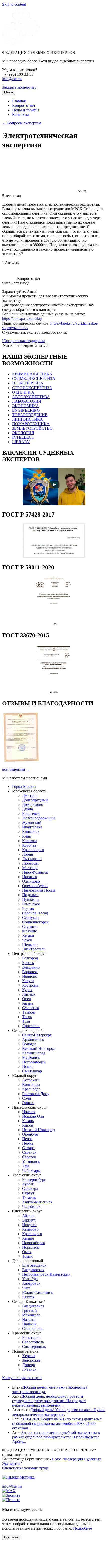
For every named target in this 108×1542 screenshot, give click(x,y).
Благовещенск (34, 1265)
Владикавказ (33, 1306)
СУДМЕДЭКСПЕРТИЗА (33, 378)
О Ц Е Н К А (23, 392)
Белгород (30, 958)
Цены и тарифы (25, 110)
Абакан (28, 1215)
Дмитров (29, 795)
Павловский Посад (38, 890)
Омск (26, 1252)
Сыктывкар (32, 1071)
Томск (27, 1256)
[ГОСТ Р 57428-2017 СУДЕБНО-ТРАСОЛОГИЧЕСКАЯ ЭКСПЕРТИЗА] (54, 557)
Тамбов (28, 1012)
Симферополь (34, 1346)
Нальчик (29, 1324)
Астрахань (31, 1080)
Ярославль (31, 1026)
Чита (26, 1288)
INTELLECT (23, 437)
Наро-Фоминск (35, 872)
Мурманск (31, 1057)
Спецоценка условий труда (25, 1468)
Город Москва (24, 786)
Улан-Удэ (30, 1279)
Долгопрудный (35, 800)
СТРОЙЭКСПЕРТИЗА (32, 388)
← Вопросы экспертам (21, 123)
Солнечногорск (35, 922)
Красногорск (33, 850)
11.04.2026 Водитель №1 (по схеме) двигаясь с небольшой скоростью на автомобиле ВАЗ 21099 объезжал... (57, 1423)
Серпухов (30, 917)
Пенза (27, 1139)
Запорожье (31, 1360)
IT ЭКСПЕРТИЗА (27, 383)
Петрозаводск (34, 1062)
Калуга (28, 981)
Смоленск (30, 1008)
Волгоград (31, 1084)
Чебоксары (31, 1170)
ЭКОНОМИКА (25, 406)
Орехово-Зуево (35, 886)
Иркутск (29, 1225)
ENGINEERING (26, 410)
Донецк (28, 1365)
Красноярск (32, 1234)
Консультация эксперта (22, 1378)
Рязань (27, 1003)
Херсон (28, 1356)
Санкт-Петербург (37, 1035)
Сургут (28, 1193)
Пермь (27, 1143)
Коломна (29, 841)
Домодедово (32, 804)
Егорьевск (31, 813)
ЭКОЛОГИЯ (23, 433)
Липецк (28, 994)
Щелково (30, 944)
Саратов (29, 1157)
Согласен (11, 1537)
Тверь (27, 1017)
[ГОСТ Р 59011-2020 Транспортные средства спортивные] (54, 625)
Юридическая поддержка (23, 341)
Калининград (33, 1053)
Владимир (31, 967)
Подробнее (82, 1528)
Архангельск (33, 1039)
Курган (28, 1184)
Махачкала (31, 1315)
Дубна (27, 809)
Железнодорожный (38, 818)
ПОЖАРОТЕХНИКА (31, 424)
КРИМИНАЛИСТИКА (32, 374)
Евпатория (31, 1337)
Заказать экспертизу (19, 87)
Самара (28, 1148)
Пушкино (30, 899)
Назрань (29, 1319)
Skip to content (14, 4)
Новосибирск (33, 1243)
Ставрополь (32, 1328)
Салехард (30, 1188)
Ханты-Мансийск (37, 1202)
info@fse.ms (12, 79)
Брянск (28, 962)
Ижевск (28, 1112)
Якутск (28, 1297)
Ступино (29, 926)
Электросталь (33, 949)
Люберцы (30, 863)
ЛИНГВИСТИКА (27, 419)
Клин (26, 836)
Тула (26, 1021)
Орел (26, 999)
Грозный (29, 1310)
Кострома (30, 985)
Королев (29, 845)
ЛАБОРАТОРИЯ (26, 401)
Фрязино (29, 931)
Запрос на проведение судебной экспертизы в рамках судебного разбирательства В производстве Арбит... (56, 1437)
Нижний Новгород (38, 1130)
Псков (27, 1066)
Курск (27, 990)
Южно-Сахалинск (37, 1292)
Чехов (27, 940)
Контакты (20, 114)
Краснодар (31, 1089)
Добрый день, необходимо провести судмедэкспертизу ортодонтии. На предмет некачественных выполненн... (49, 1400)
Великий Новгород (38, 1048)
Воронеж (30, 972)
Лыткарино (32, 859)
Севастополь (33, 1342)
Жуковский (31, 822)
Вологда (29, 1044)
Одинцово (31, 881)
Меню (8, 92)
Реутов (28, 908)
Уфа (25, 1166)
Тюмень (29, 1197)
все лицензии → (16, 769)
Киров (27, 1125)
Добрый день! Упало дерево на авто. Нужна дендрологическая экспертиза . (58, 1412)
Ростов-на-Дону (35, 1093)
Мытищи (30, 868)
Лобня (27, 854)
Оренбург (30, 1134)
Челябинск (31, 1206)
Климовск (30, 831)
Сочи (26, 1098)
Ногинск (29, 877)
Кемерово (30, 1229)
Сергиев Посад (35, 913)
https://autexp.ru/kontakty (22, 318)
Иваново (29, 976)
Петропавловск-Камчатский (46, 1274)
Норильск (30, 1247)
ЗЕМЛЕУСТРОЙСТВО (32, 428)
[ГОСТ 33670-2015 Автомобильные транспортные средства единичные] (54, 693)
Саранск (29, 1152)
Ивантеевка (32, 827)
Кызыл (28, 1238)
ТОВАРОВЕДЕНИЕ (29, 415)
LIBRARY (21, 442)
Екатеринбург (34, 1179)
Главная (19, 101)
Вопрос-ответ (23, 105)
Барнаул (29, 1220)
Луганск (29, 1369)
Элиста (28, 1103)
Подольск (30, 895)
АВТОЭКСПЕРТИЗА (31, 397)
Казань (28, 1121)
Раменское (31, 904)
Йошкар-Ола (33, 1116)
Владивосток (33, 1270)
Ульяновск (31, 1161)
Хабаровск (31, 1283)
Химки (28, 935)
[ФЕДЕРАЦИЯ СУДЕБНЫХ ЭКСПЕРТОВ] (21, 44)
